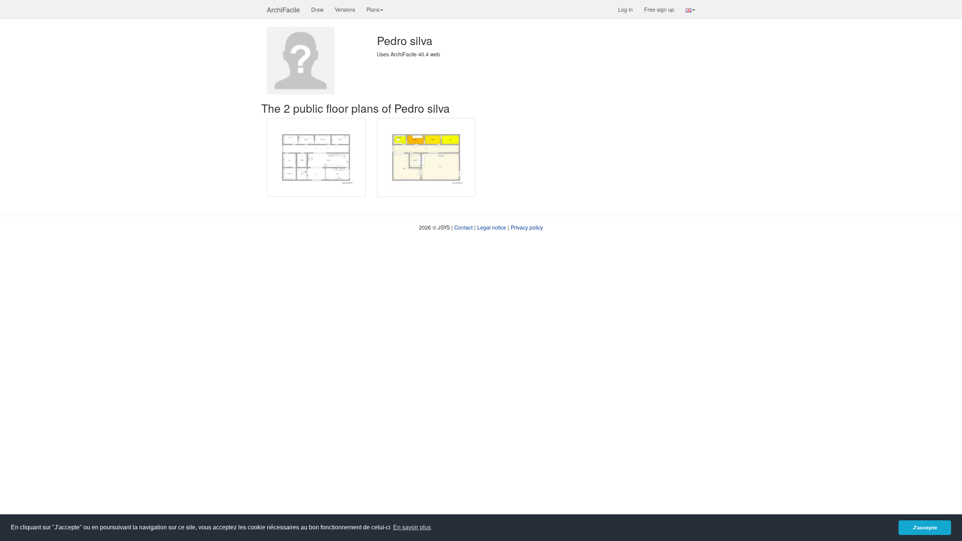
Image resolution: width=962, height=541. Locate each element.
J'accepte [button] (925, 527)
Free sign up (659, 9)
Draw (317, 9)
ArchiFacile (283, 9)
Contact (463, 227)
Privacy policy (527, 227)
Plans (373, 9)
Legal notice (491, 227)
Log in (625, 9)
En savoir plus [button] (412, 527)
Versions (345, 9)
